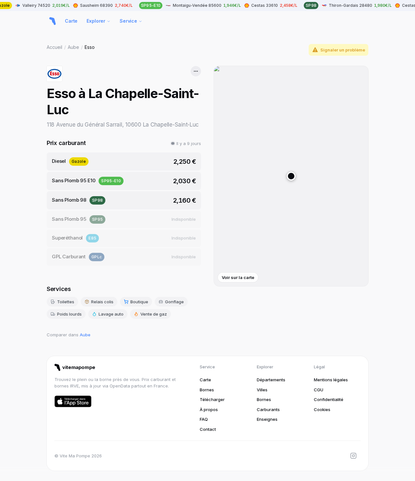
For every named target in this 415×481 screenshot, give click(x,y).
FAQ (204, 419)
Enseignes (267, 419)
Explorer (96, 21)
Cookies (322, 409)
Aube (73, 47)
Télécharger (212, 399)
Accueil (54, 47)
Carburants (268, 409)
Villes (262, 389)
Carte (71, 21)
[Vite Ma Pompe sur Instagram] (353, 456)
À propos (209, 409)
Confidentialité (328, 399)
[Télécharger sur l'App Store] (72, 401)
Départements (271, 379)
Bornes (207, 389)
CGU (318, 389)
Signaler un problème (342, 49)
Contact (208, 429)
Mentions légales (331, 379)
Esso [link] (90, 47)
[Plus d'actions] (196, 71)
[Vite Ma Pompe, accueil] (52, 21)
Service (128, 21)
